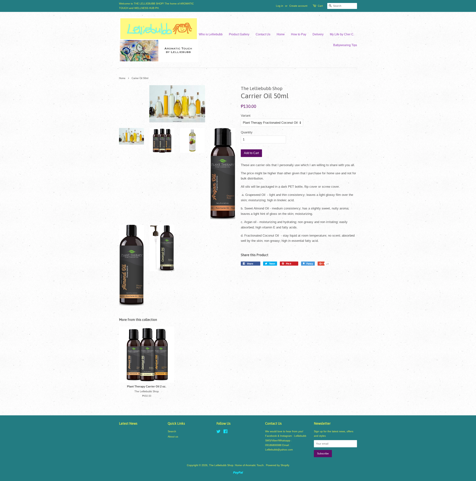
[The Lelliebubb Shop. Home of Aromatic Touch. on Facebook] (225, 432)
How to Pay (298, 34)
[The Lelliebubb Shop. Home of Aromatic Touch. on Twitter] (218, 432)
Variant (245, 115)
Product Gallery (239, 34)
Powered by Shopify (277, 465)
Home (281, 34)
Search (172, 431)
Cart (320, 5)
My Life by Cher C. (342, 34)
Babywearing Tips (345, 45)
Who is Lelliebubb (211, 34)
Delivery (318, 34)
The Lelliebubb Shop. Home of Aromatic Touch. (236, 465)
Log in (279, 5)
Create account (298, 5)
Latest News (128, 423)
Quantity (247, 132)
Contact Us (263, 34)
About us (173, 436)
